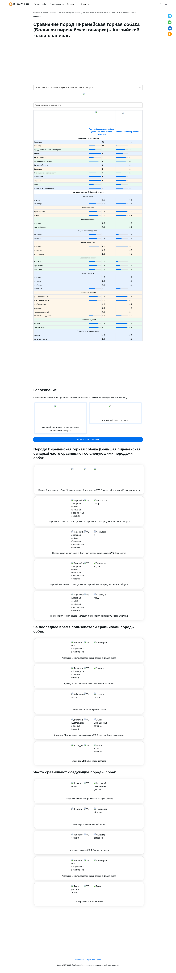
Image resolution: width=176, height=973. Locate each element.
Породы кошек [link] (57, 4)
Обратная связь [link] (93, 959)
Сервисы (70, 4)
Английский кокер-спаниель (129, 132)
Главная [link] (36, 13)
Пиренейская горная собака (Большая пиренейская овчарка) (101, 131)
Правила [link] (79, 959)
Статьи (83, 4)
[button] (89, 479)
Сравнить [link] (115, 13)
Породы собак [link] (40, 4)
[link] (89, 479)
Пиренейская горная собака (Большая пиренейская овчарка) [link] (82, 13)
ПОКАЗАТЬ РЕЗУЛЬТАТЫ (88, 440)
